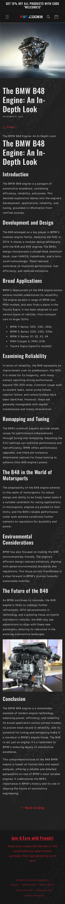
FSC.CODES (31, 880)
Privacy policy (47, 885)
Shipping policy (44, 890)
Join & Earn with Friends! (33, 838)
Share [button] (10, 127)
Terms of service (24, 890)
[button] (7, 17)
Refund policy (29, 885)
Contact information (34, 895)
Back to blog (34, 808)
